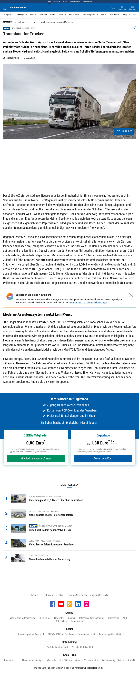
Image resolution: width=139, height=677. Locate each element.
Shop (65, 2)
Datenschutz (61, 621)
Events (52, 15)
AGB (125, 618)
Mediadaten (87, 2)
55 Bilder (127, 131)
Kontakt (71, 618)
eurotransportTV (89, 15)
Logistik (8, 15)
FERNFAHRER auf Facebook (61, 634)
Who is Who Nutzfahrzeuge (22, 618)
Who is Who (73, 15)
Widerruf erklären (72, 660)
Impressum (113, 618)
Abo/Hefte (113, 15)
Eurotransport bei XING (110, 634)
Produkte (57, 2)
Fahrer (32, 15)
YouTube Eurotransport (57, 647)
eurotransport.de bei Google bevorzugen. (89, 302)
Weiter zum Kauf (103, 458)
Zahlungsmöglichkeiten (113, 660)
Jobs (102, 15)
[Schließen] (131, 295)
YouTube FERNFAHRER (82, 647)
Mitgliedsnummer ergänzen (36, 458)
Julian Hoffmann (11, 57)
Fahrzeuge (20, 15)
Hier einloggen (88, 422)
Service (60, 15)
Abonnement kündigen (32, 660)
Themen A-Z (45, 618)
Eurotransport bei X (86, 634)
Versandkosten (91, 660)
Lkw (61, 595)
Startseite (34, 595)
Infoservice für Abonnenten (92, 618)
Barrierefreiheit (78, 621)
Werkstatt (43, 15)
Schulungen (72, 415)
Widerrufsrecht (54, 660)
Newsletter (59, 618)
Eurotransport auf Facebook (31, 634)
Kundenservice (75, 2)
